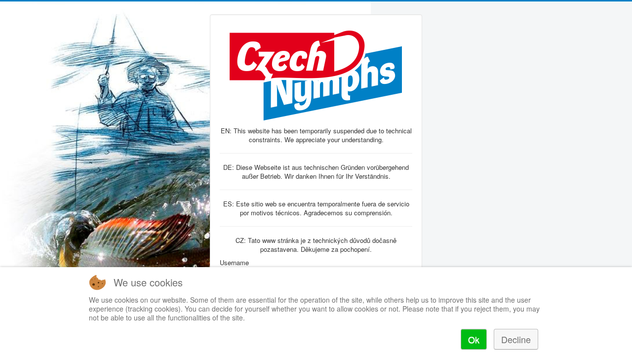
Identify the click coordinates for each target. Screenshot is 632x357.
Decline (516, 339)
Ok (473, 339)
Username (234, 262)
